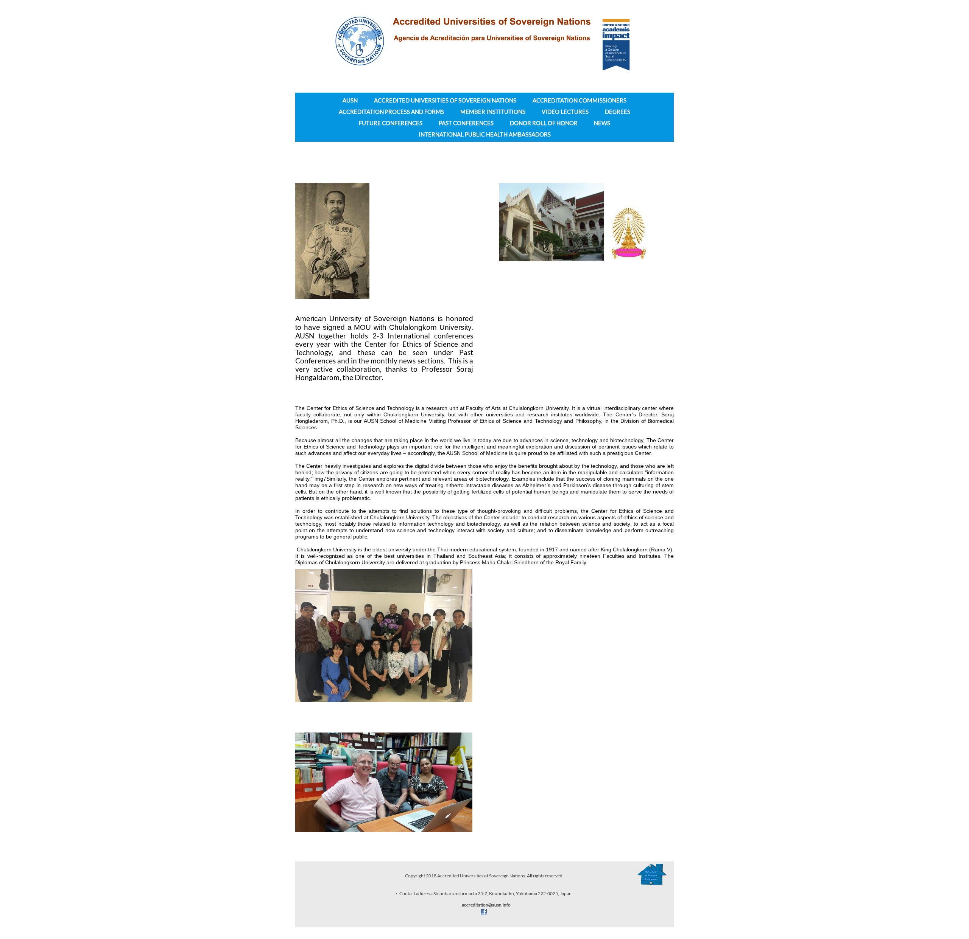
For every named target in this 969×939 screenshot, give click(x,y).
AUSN (350, 100)
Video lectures (565, 111)
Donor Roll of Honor (544, 123)
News (602, 123)
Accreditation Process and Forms (391, 111)
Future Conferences (390, 123)
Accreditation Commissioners (579, 100)
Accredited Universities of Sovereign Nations (445, 100)
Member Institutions (492, 111)
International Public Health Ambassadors (485, 134)
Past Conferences (466, 123)
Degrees (617, 111)
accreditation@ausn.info (486, 905)
